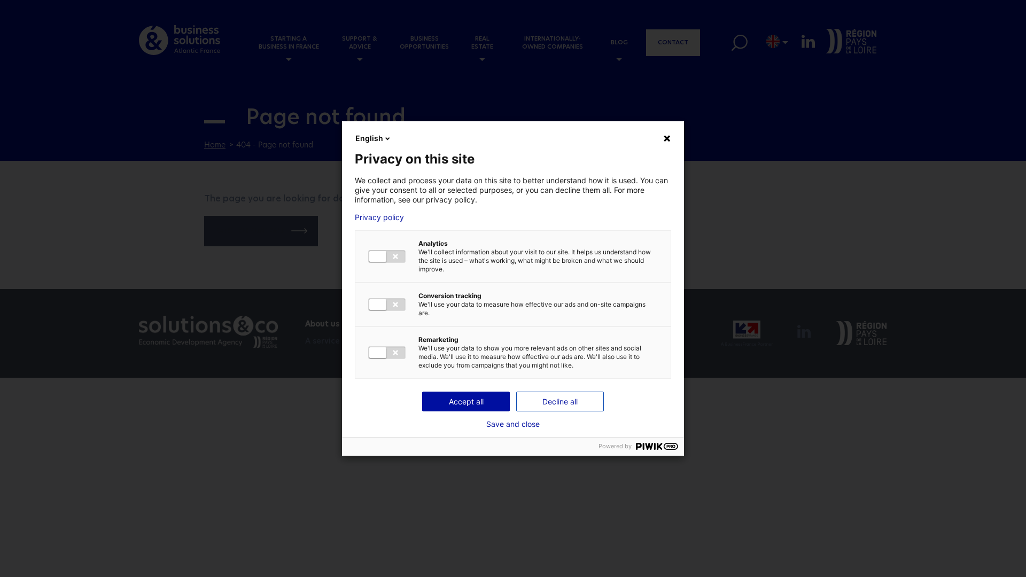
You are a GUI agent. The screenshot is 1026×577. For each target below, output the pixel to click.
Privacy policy (379, 217)
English (369, 138)
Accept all (466, 401)
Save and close (513, 424)
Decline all (560, 401)
